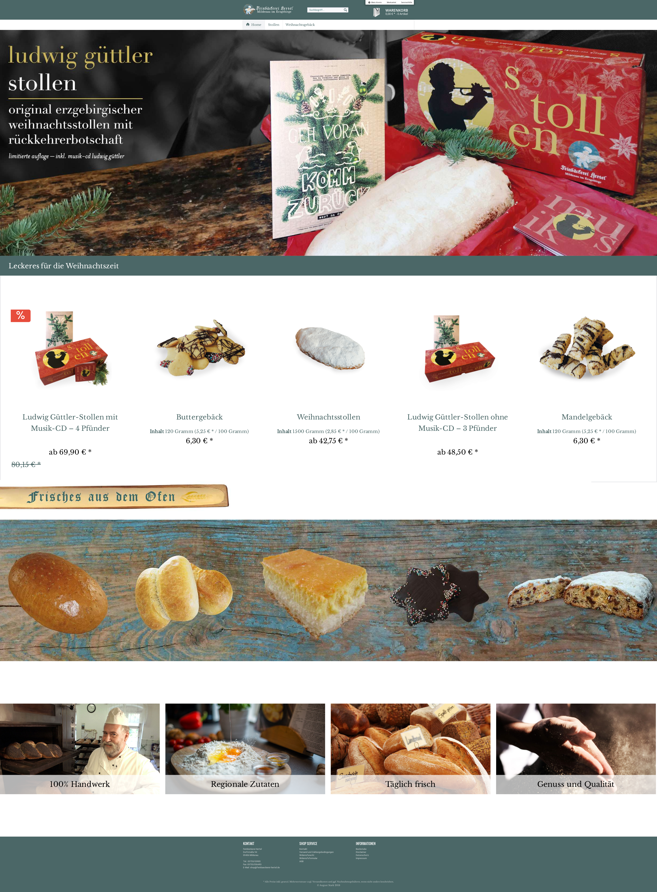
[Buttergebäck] (199, 350)
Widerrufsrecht (306, 855)
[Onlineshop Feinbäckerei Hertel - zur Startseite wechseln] (277, 12)
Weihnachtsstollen (328, 417)
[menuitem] (375, 2)
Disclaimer (361, 852)
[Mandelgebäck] (587, 350)
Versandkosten (320, 881)
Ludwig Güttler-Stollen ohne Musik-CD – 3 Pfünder (457, 423)
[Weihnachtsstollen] (329, 350)
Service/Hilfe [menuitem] (406, 2)
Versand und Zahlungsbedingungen (316, 852)
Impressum (361, 858)
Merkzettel (391, 2)
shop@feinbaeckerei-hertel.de (265, 867)
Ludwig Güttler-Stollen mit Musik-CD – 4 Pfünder (70, 423)
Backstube (361, 849)
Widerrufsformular (308, 858)
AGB (301, 861)
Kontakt (303, 849)
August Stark (327, 885)
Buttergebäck (199, 417)
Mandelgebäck (587, 417)
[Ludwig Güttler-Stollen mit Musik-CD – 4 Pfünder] (70, 350)
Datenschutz (362, 855)
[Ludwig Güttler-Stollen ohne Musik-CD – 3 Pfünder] (458, 350)
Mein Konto (376, 2)
